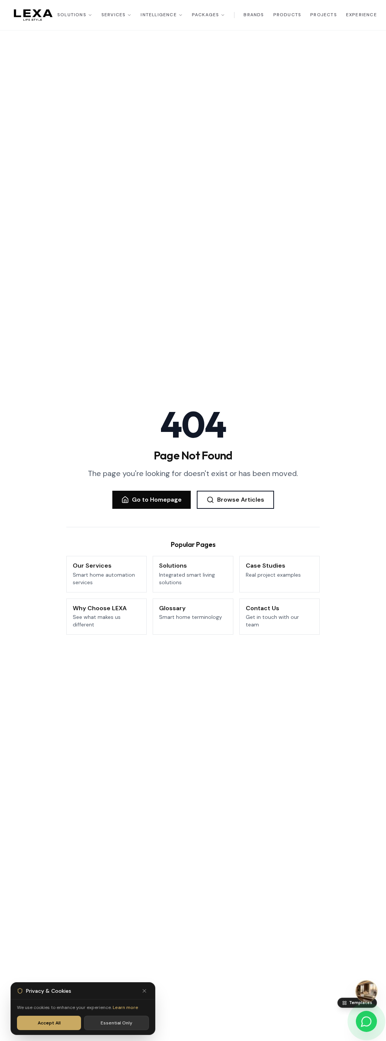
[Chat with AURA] (366, 991)
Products (287, 15)
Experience (361, 15)
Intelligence (158, 15)
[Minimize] (144, 990)
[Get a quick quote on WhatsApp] (366, 1021)
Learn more (125, 1007)
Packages (205, 15)
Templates (360, 1002)
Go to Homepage (157, 500)
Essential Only (116, 1023)
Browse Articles (240, 500)
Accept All (49, 1023)
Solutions (71, 15)
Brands (254, 15)
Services (113, 15)
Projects (323, 15)
